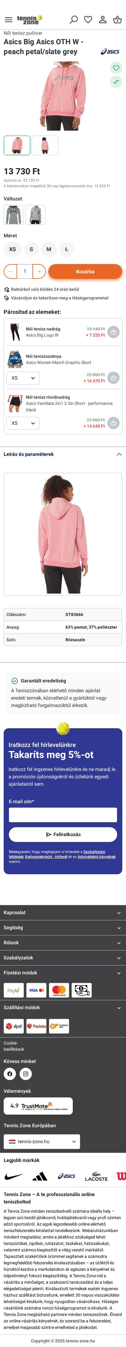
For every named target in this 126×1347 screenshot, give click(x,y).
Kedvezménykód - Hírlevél (46, 857)
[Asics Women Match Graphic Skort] (15, 359)
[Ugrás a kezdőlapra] (29, 19)
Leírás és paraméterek (29, 454)
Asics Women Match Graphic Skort (58, 362)
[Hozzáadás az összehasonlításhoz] (116, 82)
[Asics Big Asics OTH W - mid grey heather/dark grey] (13, 215)
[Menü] (8, 20)
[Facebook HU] (10, 1074)
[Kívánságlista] (88, 20)
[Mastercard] (59, 990)
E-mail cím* (21, 801)
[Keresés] (73, 20)
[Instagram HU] (26, 1074)
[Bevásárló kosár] (117, 20)
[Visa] (36, 990)
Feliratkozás (67, 834)
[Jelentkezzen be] (103, 20)
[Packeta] (36, 1026)
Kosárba (85, 272)
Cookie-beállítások (10, 1046)
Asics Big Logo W (42, 335)
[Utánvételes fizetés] (82, 990)
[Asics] (110, 52)
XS (15, 251)
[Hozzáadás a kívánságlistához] (116, 67)
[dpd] (14, 1026)
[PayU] (14, 990)
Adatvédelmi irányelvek (97, 857)
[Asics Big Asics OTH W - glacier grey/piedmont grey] (35, 215)
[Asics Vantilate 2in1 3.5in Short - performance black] (15, 403)
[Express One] (59, 1026)
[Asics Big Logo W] (15, 331)
